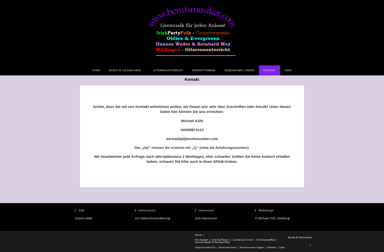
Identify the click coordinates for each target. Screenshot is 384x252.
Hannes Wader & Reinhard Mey (212, 242)
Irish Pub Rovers (220, 239)
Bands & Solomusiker (300, 237)
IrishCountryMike (265, 239)
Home (198, 235)
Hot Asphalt (201, 239)
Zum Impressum (206, 218)
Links (282, 247)
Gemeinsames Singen (252, 247)
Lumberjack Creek (243, 239)
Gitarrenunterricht (205, 247)
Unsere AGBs (83, 218)
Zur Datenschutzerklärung (152, 218)
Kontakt (271, 247)
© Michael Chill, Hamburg (272, 218)
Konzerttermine (227, 247)
